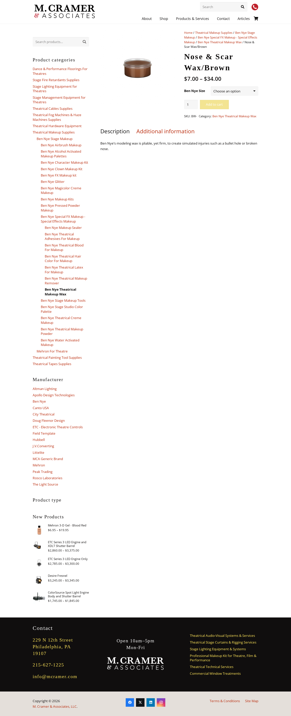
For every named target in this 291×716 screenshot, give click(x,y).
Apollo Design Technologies (54, 395)
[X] (140, 702)
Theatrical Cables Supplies (52, 108)
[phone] (254, 7)
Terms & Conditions (225, 701)
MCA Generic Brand (48, 459)
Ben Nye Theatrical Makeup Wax (220, 42)
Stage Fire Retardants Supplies (56, 80)
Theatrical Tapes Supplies (52, 364)
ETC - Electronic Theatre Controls (58, 427)
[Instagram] (161, 702)
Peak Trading (42, 471)
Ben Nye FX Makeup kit (58, 175)
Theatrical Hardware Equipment (57, 126)
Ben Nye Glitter (53, 181)
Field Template (44, 433)
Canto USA (41, 408)
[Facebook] (130, 702)
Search (84, 41)
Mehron (39, 465)
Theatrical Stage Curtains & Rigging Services (223, 642)
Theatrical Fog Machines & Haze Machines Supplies (57, 117)
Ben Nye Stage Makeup (54, 138)
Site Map (251, 701)
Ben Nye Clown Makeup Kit (61, 169)
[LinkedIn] (150, 702)
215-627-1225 (48, 664)
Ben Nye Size (194, 90)
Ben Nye (39, 401)
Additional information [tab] (165, 131)
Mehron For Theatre (52, 351)
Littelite (38, 452)
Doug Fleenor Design (49, 420)
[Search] (242, 7)
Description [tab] (115, 131)
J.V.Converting (43, 446)
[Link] (256, 18)
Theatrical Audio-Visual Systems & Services (222, 635)
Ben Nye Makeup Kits (57, 199)
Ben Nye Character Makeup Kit (64, 162)
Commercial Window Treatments (215, 673)
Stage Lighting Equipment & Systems (218, 649)
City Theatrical (43, 414)
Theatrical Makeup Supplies (213, 33)
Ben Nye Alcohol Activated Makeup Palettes (61, 153)
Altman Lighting (45, 388)
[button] (212, 18)
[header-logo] (65, 12)
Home (188, 33)
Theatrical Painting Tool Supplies (57, 357)
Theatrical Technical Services (211, 666)
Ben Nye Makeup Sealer (63, 227)
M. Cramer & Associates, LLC (55, 706)
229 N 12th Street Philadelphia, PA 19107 (53, 646)
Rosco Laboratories (47, 478)
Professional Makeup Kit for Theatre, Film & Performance (223, 657)
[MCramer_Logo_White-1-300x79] (136, 663)
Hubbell (39, 439)
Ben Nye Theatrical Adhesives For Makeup (62, 236)
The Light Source (45, 484)
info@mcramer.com (55, 676)
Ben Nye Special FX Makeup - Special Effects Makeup (63, 219)
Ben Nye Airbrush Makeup (61, 145)
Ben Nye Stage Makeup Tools (63, 300)
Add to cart (214, 104)
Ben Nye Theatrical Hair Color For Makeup (63, 258)
